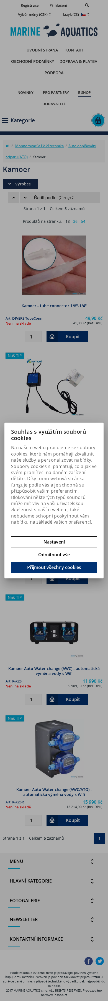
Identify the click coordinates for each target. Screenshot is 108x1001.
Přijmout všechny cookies (54, 567)
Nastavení (54, 542)
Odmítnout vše (54, 555)
